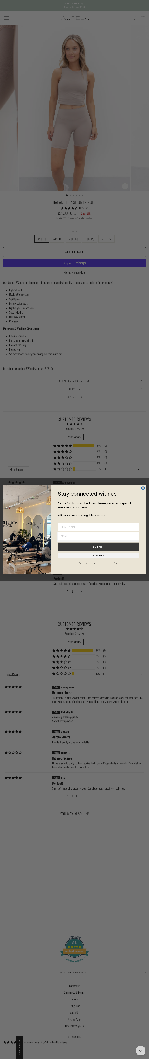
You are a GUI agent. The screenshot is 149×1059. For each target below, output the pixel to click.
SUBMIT (98, 547)
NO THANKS (98, 555)
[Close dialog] (143, 487)
